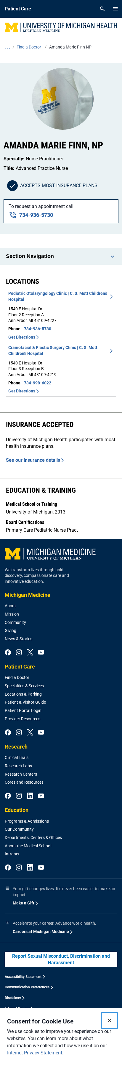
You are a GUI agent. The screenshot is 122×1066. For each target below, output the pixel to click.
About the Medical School (28, 845)
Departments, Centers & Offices (33, 837)
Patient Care (20, 666)
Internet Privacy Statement (34, 1053)
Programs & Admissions (27, 821)
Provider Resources (22, 718)
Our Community (19, 829)
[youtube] (41, 652)
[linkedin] (30, 796)
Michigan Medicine (27, 595)
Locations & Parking (23, 694)
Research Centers (21, 774)
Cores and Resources (24, 782)
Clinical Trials (16, 757)
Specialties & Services (24, 685)
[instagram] (19, 652)
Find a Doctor (17, 677)
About (10, 605)
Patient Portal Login (23, 710)
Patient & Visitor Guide (25, 702)
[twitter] (30, 652)
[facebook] (8, 652)
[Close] (109, 1020)
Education (16, 810)
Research (16, 746)
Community (15, 622)
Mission (12, 614)
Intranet (12, 853)
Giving (10, 630)
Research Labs (18, 765)
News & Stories (18, 638)
